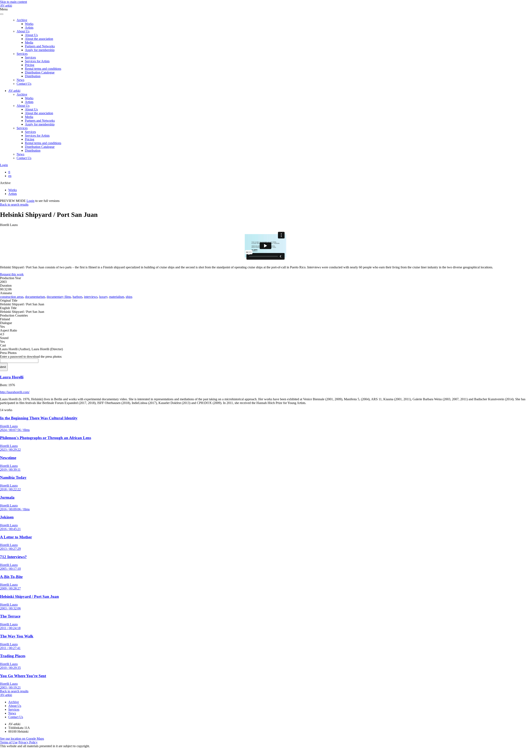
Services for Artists (37, 61)
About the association (39, 39)
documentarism (35, 296)
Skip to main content (13, 2)
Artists (29, 27)
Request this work (12, 274)
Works (29, 24)
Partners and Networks (40, 46)
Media (29, 42)
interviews (90, 296)
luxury (103, 296)
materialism (116, 296)
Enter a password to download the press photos (31, 356)
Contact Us (24, 83)
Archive (22, 20)
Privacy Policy (28, 742)
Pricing (29, 65)
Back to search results (14, 204)
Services (22, 53)
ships (129, 296)
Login (4, 165)
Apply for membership (40, 50)
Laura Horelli (11, 377)
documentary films (59, 296)
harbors (77, 296)
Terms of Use (9, 742)
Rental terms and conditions (43, 68)
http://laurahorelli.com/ (14, 392)
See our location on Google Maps (22, 738)
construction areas (11, 296)
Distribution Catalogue (40, 72)
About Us (23, 31)
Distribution (32, 76)
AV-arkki (6, 5)
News (20, 80)
